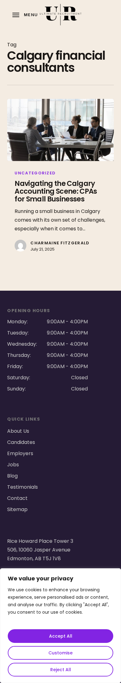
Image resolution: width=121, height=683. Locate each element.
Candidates (21, 442)
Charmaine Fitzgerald (59, 243)
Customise (60, 653)
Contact (17, 498)
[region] (60, 625)
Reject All (60, 670)
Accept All (60, 636)
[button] (25, 15)
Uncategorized (35, 173)
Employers (20, 453)
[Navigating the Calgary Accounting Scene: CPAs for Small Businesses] (60, 130)
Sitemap (17, 509)
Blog (12, 475)
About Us (18, 431)
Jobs (13, 464)
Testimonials (22, 487)
